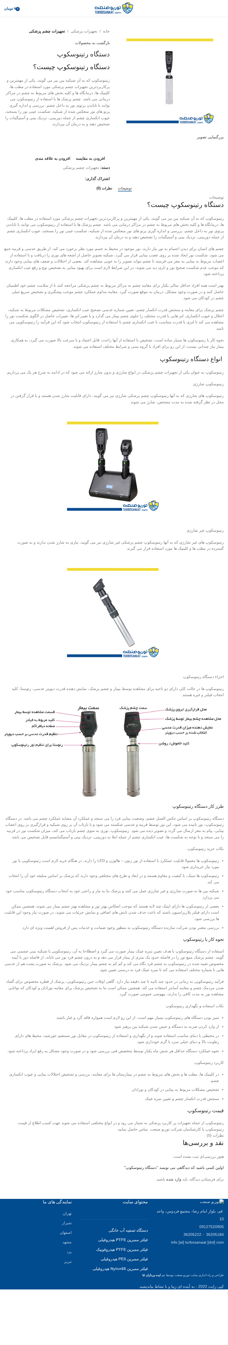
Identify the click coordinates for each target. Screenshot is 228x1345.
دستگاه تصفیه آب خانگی (128, 1230)
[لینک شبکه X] (74, 178)
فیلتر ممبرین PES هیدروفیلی (124, 1259)
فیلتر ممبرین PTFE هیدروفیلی (123, 1240)
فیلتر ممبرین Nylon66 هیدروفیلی (120, 1268)
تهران (67, 1213)
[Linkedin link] (61, 178)
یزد (69, 1251)
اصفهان (66, 1232)
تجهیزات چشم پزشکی (47, 31)
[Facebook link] (81, 178)
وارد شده (173, 1179)
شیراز (67, 1223)
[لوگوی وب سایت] (114, 8)
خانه (106, 31)
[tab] (125, 188)
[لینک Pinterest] (68, 178)
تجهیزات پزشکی (84, 31)
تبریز (68, 1261)
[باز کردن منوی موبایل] (222, 8)
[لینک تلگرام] (54, 178)
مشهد (67, 1242)
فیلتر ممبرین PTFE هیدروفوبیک (122, 1249)
